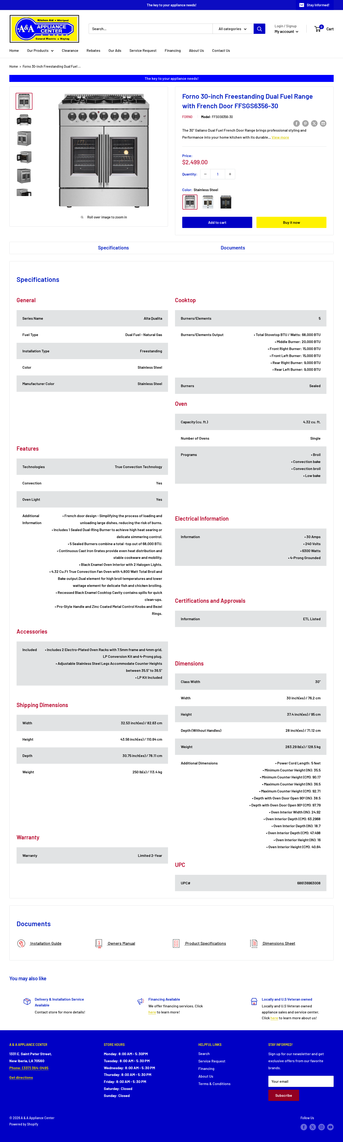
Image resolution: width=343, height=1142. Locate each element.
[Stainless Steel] (189, 202)
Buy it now (291, 222)
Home (14, 50)
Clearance (70, 50)
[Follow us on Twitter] (312, 1127)
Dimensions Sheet (278, 943)
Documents (233, 247)
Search (204, 1053)
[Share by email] (323, 123)
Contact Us (221, 50)
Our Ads (114, 50)
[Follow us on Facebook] (304, 1127)
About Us (196, 50)
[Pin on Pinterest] (305, 123)
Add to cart (217, 222)
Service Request (143, 50)
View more (280, 137)
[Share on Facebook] (296, 123)
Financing (173, 50)
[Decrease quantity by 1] (205, 174)
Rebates (93, 50)
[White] (207, 202)
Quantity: (189, 174)
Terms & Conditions (214, 1083)
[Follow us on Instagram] (321, 1127)
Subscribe (283, 1095)
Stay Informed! (318, 5)
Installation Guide (45, 943)
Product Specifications (205, 943)
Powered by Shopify (23, 1124)
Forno (187, 117)
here (152, 1012)
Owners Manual (121, 943)
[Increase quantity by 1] (230, 174)
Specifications (113, 247)
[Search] (259, 29)
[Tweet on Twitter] (314, 123)
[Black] (225, 202)
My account (285, 31)
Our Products (38, 50)
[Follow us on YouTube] (330, 1127)
